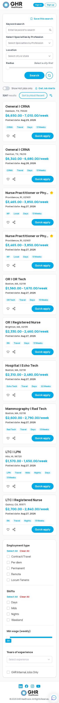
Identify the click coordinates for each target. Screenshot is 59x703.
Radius (10, 63)
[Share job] (14, 136)
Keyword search (15, 23)
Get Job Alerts (47, 88)
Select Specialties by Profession (24, 36)
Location (11, 49)
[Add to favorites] (8, 136)
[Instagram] (32, 686)
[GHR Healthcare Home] (12, 4)
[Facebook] (27, 686)
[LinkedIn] (21, 686)
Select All (12, 550)
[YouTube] (38, 686)
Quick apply (42, 136)
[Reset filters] (49, 75)
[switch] (6, 88)
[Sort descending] (51, 95)
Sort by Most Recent (33, 95)
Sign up (50, 4)
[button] (29, 56)
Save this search (43, 18)
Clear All (24, 550)
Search (34, 75)
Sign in (38, 4)
